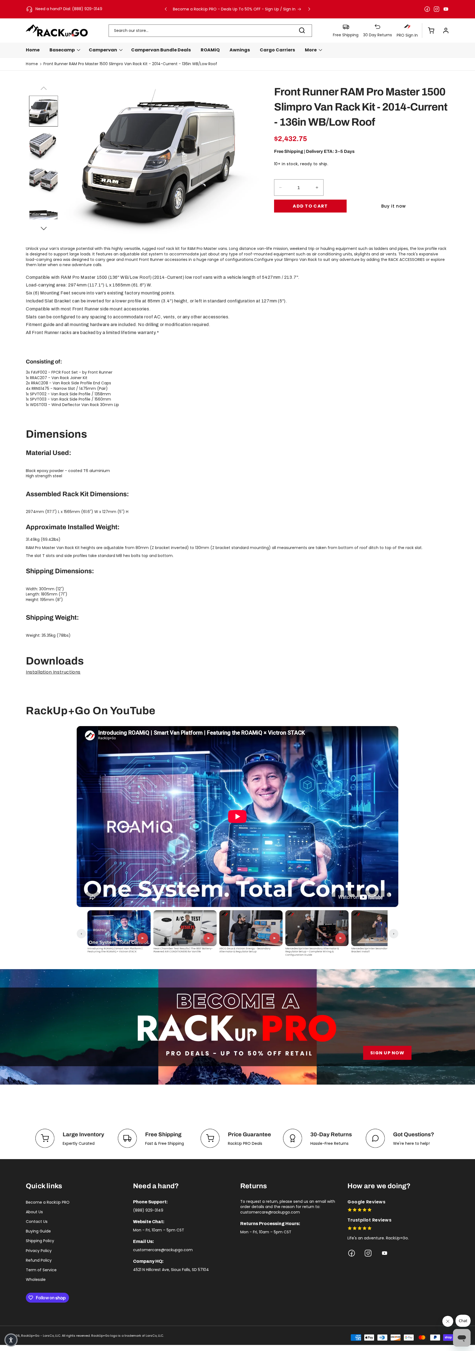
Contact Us (37, 1221)
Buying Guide (38, 1231)
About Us (34, 1212)
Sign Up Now (387, 1053)
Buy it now (393, 206)
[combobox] (210, 30)
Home (32, 64)
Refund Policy (39, 1260)
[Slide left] (43, 87)
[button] (428, 30)
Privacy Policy (39, 1250)
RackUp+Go (30, 1335)
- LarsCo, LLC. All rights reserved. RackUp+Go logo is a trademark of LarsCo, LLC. (102, 1335)
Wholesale (36, 1279)
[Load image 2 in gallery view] (43, 144)
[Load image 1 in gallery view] (43, 111)
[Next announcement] (309, 9)
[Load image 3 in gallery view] (43, 178)
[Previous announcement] (166, 9)
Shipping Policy (40, 1241)
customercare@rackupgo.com (163, 1250)
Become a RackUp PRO (48, 1202)
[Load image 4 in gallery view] (43, 212)
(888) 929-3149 (148, 1210)
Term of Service (41, 1270)
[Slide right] (43, 228)
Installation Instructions (53, 672)
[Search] (302, 30)
